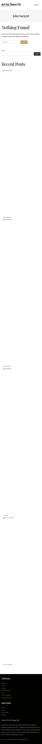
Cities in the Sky (6, 690)
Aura (2, 685)
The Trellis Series (6, 698)
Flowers (3, 688)
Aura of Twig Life (7, 664)
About (3, 707)
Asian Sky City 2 (7, 366)
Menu (36, 5)
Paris (2, 693)
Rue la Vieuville (7, 217)
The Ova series (5, 695)
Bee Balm (5, 515)
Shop (3, 710)
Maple (3, 683)
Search (3, 50)
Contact (3, 715)
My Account (4, 712)
